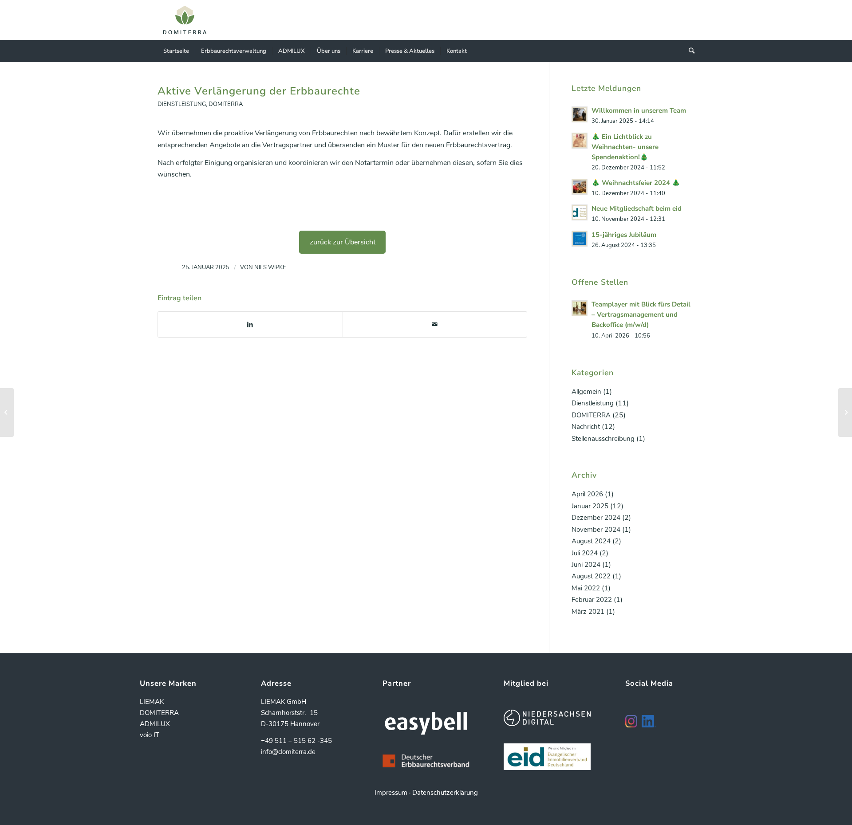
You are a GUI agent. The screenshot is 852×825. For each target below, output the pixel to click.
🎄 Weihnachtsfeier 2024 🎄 (636, 182)
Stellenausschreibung (603, 438)
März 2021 (588, 611)
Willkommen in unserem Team (639, 110)
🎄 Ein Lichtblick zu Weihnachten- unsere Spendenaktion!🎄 (625, 146)
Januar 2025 (590, 506)
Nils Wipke (270, 267)
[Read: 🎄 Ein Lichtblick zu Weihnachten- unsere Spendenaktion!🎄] (580, 141)
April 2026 (587, 494)
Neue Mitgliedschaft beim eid (637, 208)
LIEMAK (152, 701)
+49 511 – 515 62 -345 (296, 740)
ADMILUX (155, 723)
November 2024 (596, 529)
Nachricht (586, 426)
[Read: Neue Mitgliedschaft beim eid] (580, 212)
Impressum (391, 792)
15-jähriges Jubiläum (624, 234)
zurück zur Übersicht (342, 242)
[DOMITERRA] (185, 20)
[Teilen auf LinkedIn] (250, 324)
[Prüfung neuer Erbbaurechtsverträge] (7, 412)
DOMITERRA (226, 104)
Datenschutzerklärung (445, 792)
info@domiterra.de (288, 751)
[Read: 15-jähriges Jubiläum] (580, 239)
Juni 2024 (586, 564)
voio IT (149, 735)
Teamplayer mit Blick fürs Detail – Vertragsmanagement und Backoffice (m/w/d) (641, 314)
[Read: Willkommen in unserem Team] (580, 114)
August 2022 (591, 576)
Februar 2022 (592, 599)
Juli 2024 (585, 553)
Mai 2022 (586, 588)
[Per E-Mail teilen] (435, 324)
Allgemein (586, 391)
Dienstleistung (182, 104)
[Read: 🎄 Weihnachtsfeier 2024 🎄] (580, 187)
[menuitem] (176, 51)
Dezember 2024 (596, 517)
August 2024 (591, 541)
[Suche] (688, 51)
